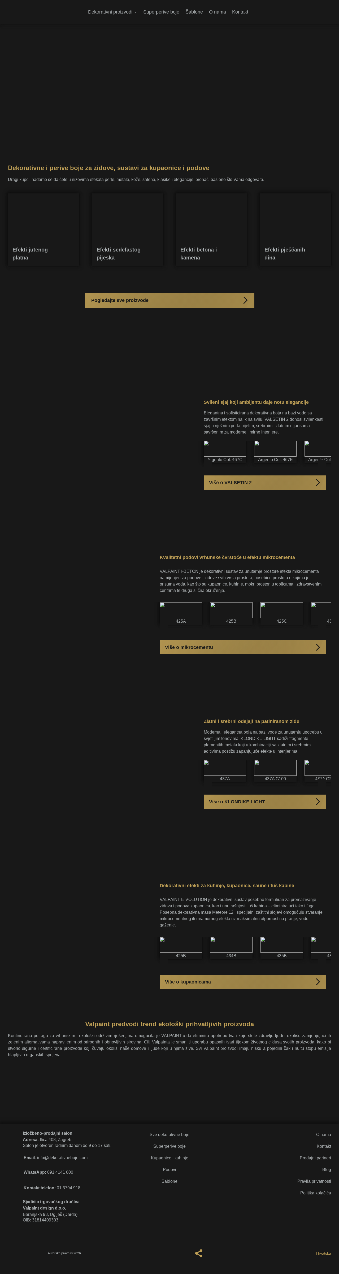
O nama (323, 1134)
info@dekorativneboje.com (56, 1157)
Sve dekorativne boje (169, 1134)
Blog (326, 1169)
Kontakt (324, 1146)
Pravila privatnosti (314, 1181)
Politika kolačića (315, 1193)
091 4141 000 (48, 1172)
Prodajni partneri (315, 1158)
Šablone (169, 1181)
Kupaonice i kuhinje (169, 1158)
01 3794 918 (52, 1188)
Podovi (169, 1169)
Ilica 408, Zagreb (47, 1139)
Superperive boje (169, 1146)
